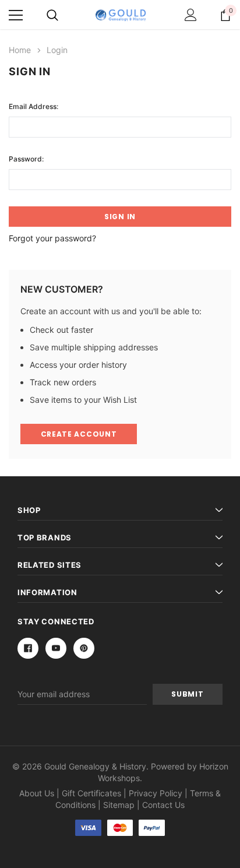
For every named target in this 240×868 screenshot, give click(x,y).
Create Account (79, 434)
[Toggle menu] (16, 15)
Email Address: (33, 106)
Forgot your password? (52, 238)
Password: (26, 158)
